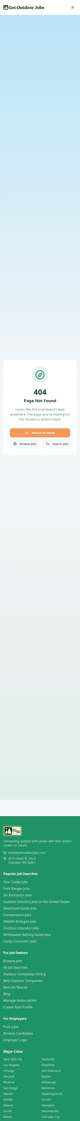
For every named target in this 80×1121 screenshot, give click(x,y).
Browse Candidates (18, 1033)
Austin (7, 1111)
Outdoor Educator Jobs (21, 928)
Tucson (46, 1099)
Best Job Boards (15, 987)
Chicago (8, 1071)
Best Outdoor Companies (23, 980)
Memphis (48, 1105)
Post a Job (11, 1027)
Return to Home (43, 433)
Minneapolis (50, 1111)
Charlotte (48, 1065)
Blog (6, 994)
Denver (8, 1094)
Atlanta (8, 1105)
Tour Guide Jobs (15, 882)
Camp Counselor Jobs (20, 941)
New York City (12, 1059)
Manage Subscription (20, 1000)
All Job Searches (15, 967)
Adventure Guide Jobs (20, 908)
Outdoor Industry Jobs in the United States (36, 901)
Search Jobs (61, 444)
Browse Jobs (28, 444)
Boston (46, 1076)
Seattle (8, 1099)
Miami (7, 1117)
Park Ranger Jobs (16, 888)
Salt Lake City (51, 1117)
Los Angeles (11, 1065)
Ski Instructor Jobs (17, 895)
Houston (9, 1076)
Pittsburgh (49, 1082)
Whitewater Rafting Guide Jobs (27, 934)
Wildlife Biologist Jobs (20, 921)
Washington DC (52, 1094)
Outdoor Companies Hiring (24, 974)
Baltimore (48, 1088)
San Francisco (51, 1071)
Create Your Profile (18, 1007)
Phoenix (8, 1082)
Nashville (48, 1059)
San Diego (10, 1088)
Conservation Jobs (17, 915)
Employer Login (15, 1040)
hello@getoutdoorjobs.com (26, 853)
